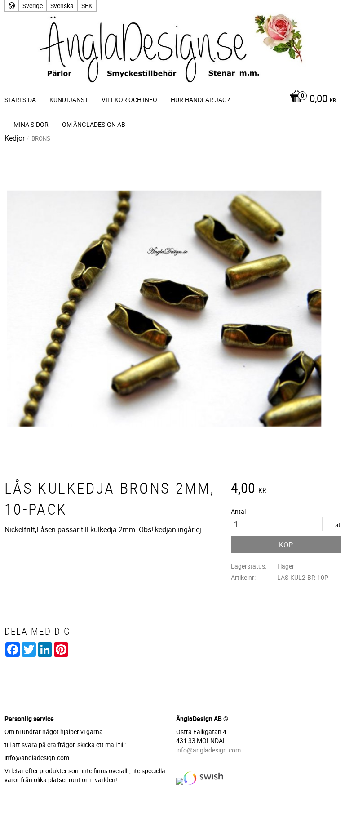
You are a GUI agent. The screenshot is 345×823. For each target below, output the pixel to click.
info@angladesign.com (208, 750)
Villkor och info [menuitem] (129, 99)
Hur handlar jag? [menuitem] (200, 99)
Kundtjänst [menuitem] (68, 99)
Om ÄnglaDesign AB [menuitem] (93, 124)
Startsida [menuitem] (20, 99)
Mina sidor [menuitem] (31, 124)
